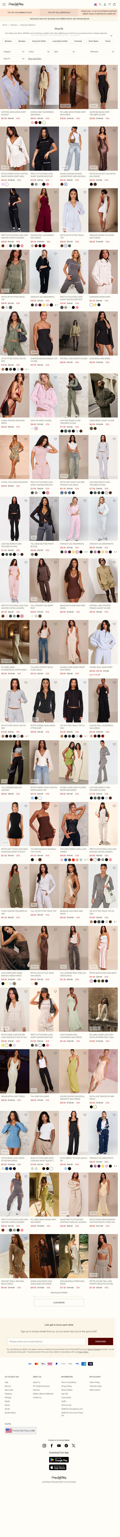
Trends (107, 41)
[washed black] (6, 369)
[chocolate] (62, 184)
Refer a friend (95, 1390)
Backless (8, 41)
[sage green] (32, 1168)
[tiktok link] (66, 1445)
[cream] (43, 122)
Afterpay (8, 1397)
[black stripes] (62, 431)
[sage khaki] (36, 184)
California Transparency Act (72, 1409)
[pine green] (32, 305)
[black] (40, 122)
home (4, 25)
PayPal (7, 1401)
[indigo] (10, 1168)
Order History (95, 1382)
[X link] (73, 1445)
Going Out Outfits (39, 41)
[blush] (32, 245)
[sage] (81, 859)
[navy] (106, 981)
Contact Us (37, 1397)
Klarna (7, 1405)
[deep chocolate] (62, 245)
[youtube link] (59, 1445)
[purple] (65, 859)
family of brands (94, 1349)
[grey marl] (65, 245)
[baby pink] (3, 184)
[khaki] (91, 428)
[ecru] (3, 1168)
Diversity (36, 1390)
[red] (73, 859)
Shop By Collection (27, 25)
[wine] (36, 122)
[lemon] (6, 983)
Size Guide (9, 1390)
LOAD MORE (59, 1302)
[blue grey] (36, 245)
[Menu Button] (4, 4)
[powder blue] (32, 798)
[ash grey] (40, 184)
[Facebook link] (51, 1445)
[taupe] (32, 554)
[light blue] (10, 983)
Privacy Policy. (83, 1352)
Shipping (8, 1394)
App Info (64, 1394)
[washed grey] (65, 492)
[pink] (32, 122)
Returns (8, 1386)
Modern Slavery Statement (43, 1394)
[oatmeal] (36, 616)
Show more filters (34, 59)
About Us (36, 1382)
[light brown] (3, 369)
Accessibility (66, 1397)
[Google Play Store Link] (59, 1460)
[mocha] (3, 245)
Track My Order (96, 1386)
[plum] (40, 305)
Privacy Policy (66, 1386)
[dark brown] (95, 428)
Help (6, 1382)
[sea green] (69, 245)
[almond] (77, 859)
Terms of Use (66, 1405)
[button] (95, 4)
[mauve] (36, 305)
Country (8, 1424)
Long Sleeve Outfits (60, 41)
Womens (13, 25)
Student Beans (10, 1413)
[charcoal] (32, 184)
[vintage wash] (62, 492)
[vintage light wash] (65, 184)
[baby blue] (65, 1168)
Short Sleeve (93, 41)
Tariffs (63, 1401)
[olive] (43, 305)
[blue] (6, 1168)
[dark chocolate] (43, 1168)
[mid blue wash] (69, 492)
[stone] (69, 859)
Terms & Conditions (68, 1382)
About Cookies (66, 1390)
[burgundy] (43, 245)
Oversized (78, 41)
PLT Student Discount (41, 1386)
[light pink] (47, 184)
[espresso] (40, 616)
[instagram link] (44, 1445)
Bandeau (21, 41)
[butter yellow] (36, 859)
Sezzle (7, 1409)
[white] (6, 184)
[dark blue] (99, 304)
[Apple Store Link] (59, 1467)
